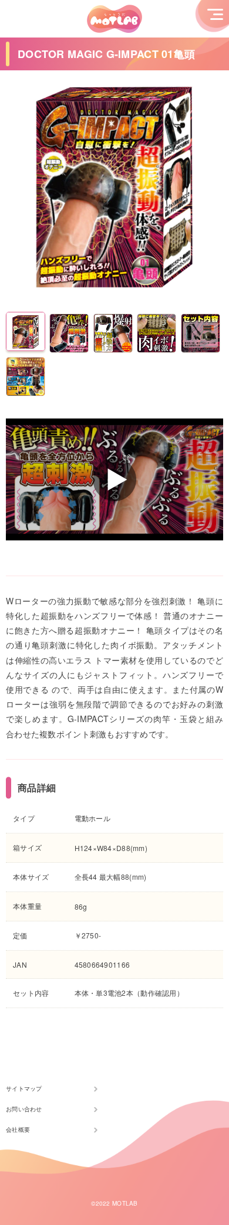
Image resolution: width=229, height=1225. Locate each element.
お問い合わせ (24, 1109)
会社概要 (18, 1129)
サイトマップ (24, 1088)
